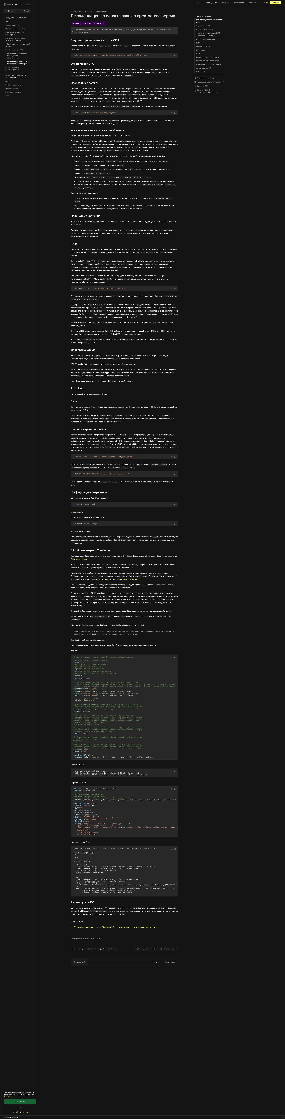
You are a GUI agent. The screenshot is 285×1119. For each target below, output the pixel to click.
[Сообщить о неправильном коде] (171, 55)
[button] (20, 1112)
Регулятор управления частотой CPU (209, 21)
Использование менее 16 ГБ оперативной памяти (209, 34)
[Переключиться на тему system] (24, 4)
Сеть (198, 54)
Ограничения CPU (203, 26)
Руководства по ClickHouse (81, 11)
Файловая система (204, 46)
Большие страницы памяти (207, 57)
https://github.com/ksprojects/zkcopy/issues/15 (119, 579)
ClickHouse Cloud (106, 30)
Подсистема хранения (205, 39)
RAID (198, 43)
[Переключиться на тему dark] (29, 4)
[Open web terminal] (283, 1117)
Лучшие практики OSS (103, 11)
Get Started (275, 2)
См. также (200, 71)
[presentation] (124, 707)
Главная (200, 3)
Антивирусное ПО (203, 68)
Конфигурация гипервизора (207, 61)
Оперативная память (205, 29)
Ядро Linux (200, 50)
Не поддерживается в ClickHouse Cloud (90, 23)
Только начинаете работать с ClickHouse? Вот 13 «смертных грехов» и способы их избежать (116, 927)
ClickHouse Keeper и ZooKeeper (209, 64)
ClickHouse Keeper (79, 559)
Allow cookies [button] (20, 1102)
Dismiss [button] (20, 1107)
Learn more (8, 1097)
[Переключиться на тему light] (27, 4)
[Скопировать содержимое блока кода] (174, 55)
